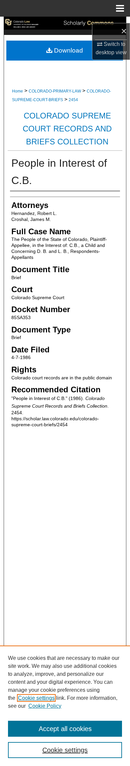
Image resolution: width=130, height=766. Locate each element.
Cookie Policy (44, 706)
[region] (65, 706)
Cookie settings (36, 698)
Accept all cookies (65, 728)
